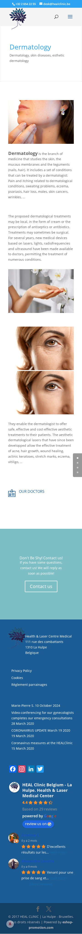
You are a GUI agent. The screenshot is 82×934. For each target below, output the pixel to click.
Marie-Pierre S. (22, 705)
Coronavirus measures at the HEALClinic (42, 743)
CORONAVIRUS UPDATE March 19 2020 (40, 730)
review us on (36, 823)
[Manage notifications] (10, 924)
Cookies (17, 678)
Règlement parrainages (29, 684)
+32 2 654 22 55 (25, 4)
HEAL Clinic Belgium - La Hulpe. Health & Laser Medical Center (47, 790)
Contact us (41, 586)
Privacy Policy (21, 670)
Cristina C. (30, 835)
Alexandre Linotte (37, 861)
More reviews (41, 884)
